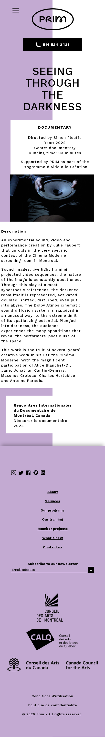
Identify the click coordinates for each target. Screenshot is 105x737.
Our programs (52, 510)
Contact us (52, 547)
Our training (52, 519)
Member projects (53, 529)
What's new (52, 538)
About (52, 492)
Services (52, 501)
